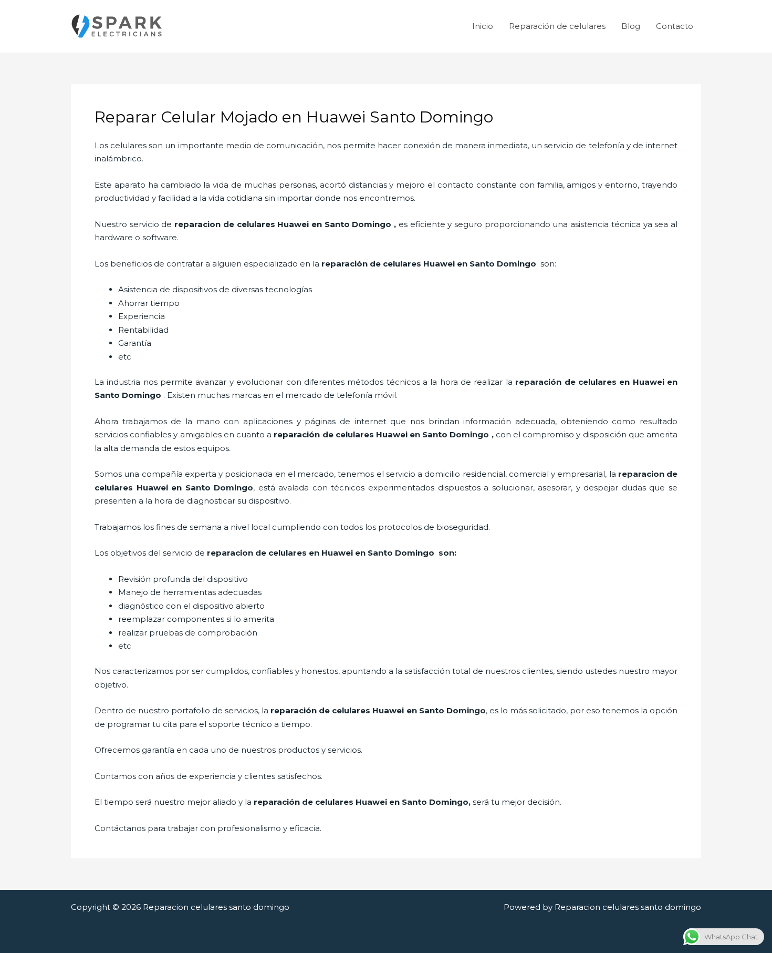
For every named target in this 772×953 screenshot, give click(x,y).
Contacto (674, 26)
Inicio (482, 26)
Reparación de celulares (557, 26)
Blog (630, 26)
